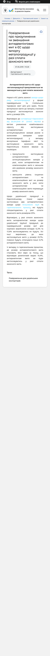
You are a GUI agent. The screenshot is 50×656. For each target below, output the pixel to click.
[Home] (18, 10)
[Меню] (44, 10)
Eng (9, 2)
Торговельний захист (30, 18)
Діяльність (16, 18)
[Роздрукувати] (41, 31)
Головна (7, 18)
